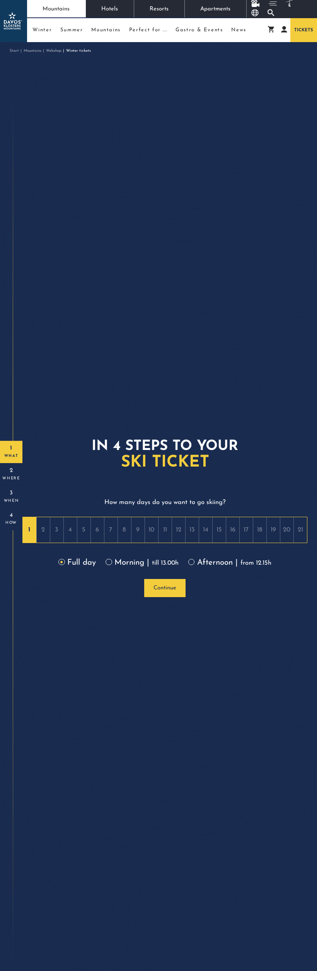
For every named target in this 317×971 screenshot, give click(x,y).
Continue (164, 588)
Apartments (215, 9)
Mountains (56, 9)
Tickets (303, 30)
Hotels (109, 9)
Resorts (159, 9)
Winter (42, 29)
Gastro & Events (199, 29)
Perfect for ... (148, 29)
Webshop (53, 51)
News (238, 29)
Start (14, 51)
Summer (71, 29)
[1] (29, 530)
